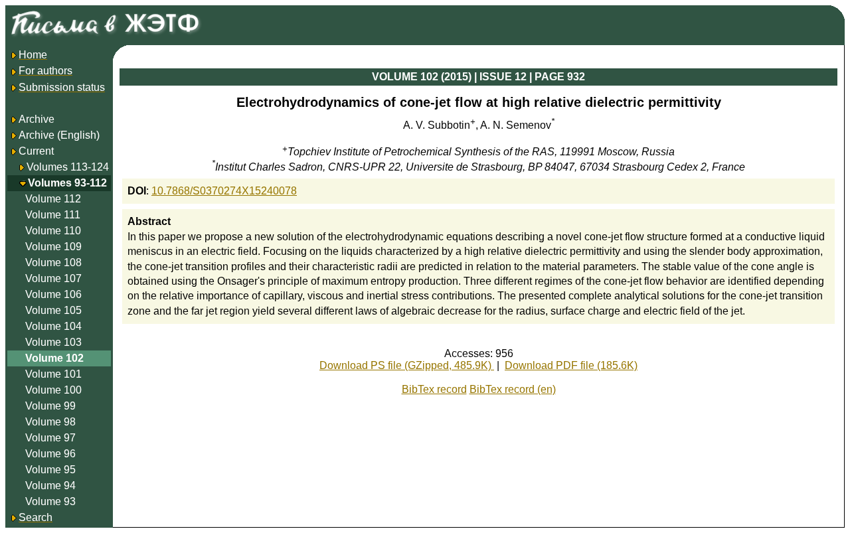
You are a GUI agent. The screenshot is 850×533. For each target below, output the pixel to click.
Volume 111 (52, 214)
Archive (36, 119)
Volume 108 (53, 262)
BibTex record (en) (512, 389)
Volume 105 (53, 310)
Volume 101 (53, 374)
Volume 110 (53, 230)
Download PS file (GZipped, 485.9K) (406, 365)
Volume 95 (50, 469)
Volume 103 (53, 342)
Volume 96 (50, 453)
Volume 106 (53, 294)
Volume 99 (50, 406)
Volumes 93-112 (67, 183)
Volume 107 (53, 278)
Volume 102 (54, 358)
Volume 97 (50, 437)
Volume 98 (50, 421)
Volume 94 (50, 485)
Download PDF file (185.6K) (571, 365)
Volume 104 (53, 326)
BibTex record (434, 389)
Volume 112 (53, 198)
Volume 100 (53, 390)
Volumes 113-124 (68, 167)
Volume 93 (50, 501)
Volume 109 (53, 246)
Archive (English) (59, 135)
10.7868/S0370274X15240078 (224, 190)
